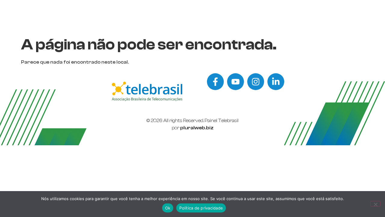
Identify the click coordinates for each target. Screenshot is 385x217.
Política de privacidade (201, 208)
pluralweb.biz (197, 128)
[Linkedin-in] (275, 81)
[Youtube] (235, 81)
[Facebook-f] (215, 81)
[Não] (375, 203)
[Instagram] (255, 81)
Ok (168, 208)
